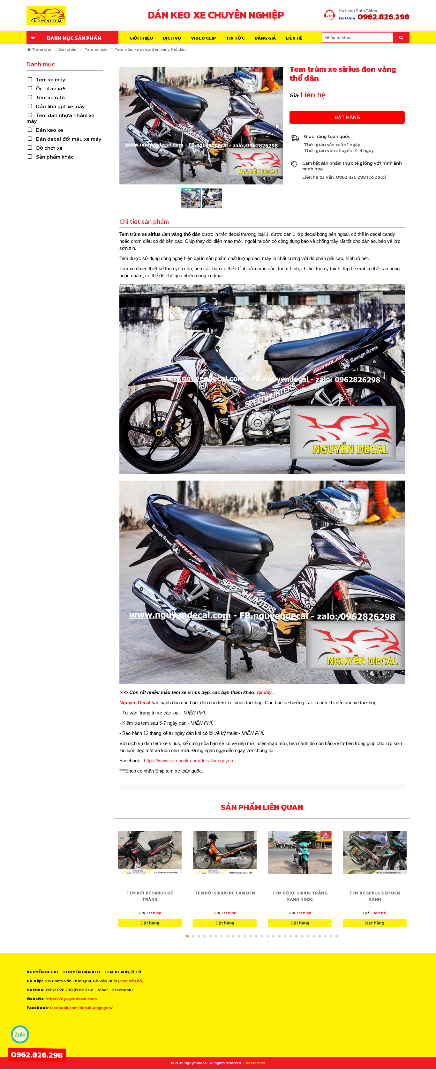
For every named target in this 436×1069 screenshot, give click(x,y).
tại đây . (265, 692)
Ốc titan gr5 (51, 88)
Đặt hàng (347, 117)
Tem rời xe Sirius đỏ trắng (150, 896)
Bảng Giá (265, 38)
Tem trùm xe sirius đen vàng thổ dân (150, 49)
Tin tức (235, 38)
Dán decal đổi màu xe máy (68, 139)
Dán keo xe (49, 130)
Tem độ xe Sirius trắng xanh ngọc (299, 896)
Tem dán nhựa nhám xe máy (60, 118)
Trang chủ (41, 49)
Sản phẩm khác (55, 157)
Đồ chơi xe (49, 148)
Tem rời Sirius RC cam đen (225, 893)
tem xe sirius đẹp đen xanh (374, 896)
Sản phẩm (68, 49)
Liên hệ (294, 38)
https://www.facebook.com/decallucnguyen (188, 760)
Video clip (203, 38)
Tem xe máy (96, 49)
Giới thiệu (141, 38)
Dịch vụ (172, 38)
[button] (277, 126)
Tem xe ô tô (50, 97)
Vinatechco (255, 1063)
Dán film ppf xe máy (60, 106)
